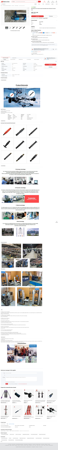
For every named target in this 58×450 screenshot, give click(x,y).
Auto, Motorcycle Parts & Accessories (7, 5)
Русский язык (21, 445)
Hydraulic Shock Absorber (22, 5)
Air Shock (10, 438)
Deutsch (27, 445)
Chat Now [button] (51, 16)
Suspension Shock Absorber (30, 438)
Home (1, 5)
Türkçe (44, 445)
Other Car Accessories (18, 434)
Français (19, 445)
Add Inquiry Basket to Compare (15, 30)
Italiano (25, 445)
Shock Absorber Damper (46, 438)
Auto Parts (13, 5)
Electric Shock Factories (4, 438)
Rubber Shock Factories (22, 438)
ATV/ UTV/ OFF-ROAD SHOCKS (4, 425)
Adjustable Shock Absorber (26, 434)
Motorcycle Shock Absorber (4, 434)
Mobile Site (46, 444)
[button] (40, 59)
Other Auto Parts (12, 434)
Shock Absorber (16, 5)
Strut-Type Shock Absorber (34, 434)
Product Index (42, 444)
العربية (33, 445)
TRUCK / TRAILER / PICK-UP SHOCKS (19, 425)
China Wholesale (26, 444)
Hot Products (9, 444)
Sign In (32, 54)
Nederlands (30, 445)
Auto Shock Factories (15, 438)
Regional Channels (38, 444)
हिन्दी (39, 445)
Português (16, 445)
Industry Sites (34, 444)
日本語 (37, 445)
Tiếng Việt (47, 445)
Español (13, 445)
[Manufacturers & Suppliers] (5, 1)
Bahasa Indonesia (51, 445)
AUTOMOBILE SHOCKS (32, 425)
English (10, 445)
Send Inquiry (37, 16)
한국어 (35, 445)
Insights (49, 444)
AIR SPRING (44, 425)
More (1, 441)
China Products (13, 444)
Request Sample (45, 18)
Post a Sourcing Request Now (23, 383)
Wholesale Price (30, 444)
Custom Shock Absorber (39, 438)
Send (6, 383)
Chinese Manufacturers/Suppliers (19, 444)
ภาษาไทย (42, 445)
